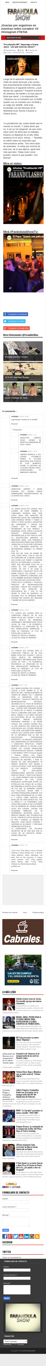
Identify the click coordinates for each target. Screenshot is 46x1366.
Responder (14, 424)
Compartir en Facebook (17, 314)
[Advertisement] (24, 118)
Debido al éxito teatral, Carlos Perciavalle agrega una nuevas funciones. (29, 1001)
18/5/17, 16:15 (32, 451)
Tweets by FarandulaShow (11, 1257)
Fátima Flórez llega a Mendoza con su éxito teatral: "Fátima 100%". (28, 1074)
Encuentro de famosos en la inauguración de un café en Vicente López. (27, 1055)
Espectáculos (33, 50)
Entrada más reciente (10, 912)
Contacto (33, 2)
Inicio (7, 2)
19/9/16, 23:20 (24, 648)
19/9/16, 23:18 (24, 610)
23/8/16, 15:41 (24, 486)
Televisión (29, 52)
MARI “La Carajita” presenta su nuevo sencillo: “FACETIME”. (29, 1111)
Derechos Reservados (20, 2)
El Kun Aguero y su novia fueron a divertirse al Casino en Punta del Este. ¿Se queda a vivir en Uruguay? (29, 1166)
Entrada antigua (38, 912)
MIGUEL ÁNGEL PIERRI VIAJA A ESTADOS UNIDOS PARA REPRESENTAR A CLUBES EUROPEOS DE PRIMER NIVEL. (28, 1020)
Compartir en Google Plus (18, 328)
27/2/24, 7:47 (23, 845)
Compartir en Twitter (16, 321)
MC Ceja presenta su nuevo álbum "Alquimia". (27, 1038)
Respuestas (17, 430)
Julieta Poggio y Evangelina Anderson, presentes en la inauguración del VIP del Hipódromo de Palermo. (27, 1093)
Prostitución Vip (18, 52)
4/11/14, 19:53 (24, 416)
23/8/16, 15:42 (24, 506)
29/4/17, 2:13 (32, 435)
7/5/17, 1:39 (23, 685)
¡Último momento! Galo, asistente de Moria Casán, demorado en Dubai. (27, 1147)
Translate (20, 1344)
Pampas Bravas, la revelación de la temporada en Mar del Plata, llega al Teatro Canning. (29, 1128)
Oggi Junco (7, 52)
